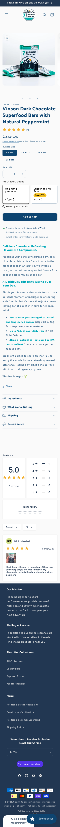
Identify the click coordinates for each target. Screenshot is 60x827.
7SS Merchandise (16, 684)
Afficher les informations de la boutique (27, 237)
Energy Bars (13, 669)
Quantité (7, 167)
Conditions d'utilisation (20, 712)
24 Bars (10, 160)
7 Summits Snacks (22, 802)
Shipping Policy (15, 727)
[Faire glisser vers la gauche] (22, 98)
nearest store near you (31, 642)
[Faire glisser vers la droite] (37, 98)
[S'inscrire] (49, 752)
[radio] (15, 194)
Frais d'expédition (10, 141)
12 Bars (26, 153)
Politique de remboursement (23, 720)
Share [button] (9, 386)
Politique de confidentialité (23, 705)
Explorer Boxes (15, 676)
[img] (13, 130)
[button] (6, 14)
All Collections (15, 661)
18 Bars (42, 153)
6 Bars (9, 153)
